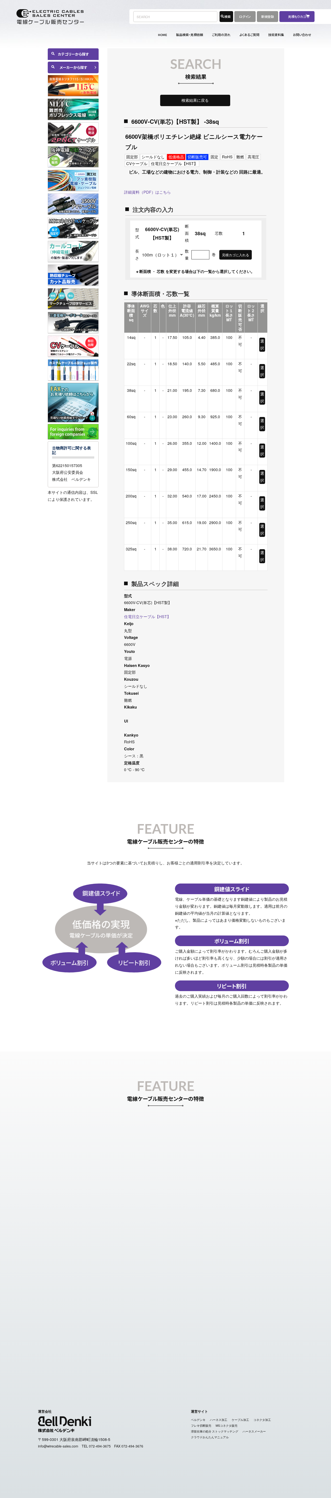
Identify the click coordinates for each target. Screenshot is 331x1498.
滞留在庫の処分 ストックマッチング (214, 1431)
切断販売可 (197, 157)
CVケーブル (136, 163)
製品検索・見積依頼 (189, 34)
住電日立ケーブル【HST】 (174, 163)
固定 (214, 157)
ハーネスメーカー (254, 1431)
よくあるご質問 (249, 34)
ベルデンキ (198, 1420)
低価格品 (176, 157)
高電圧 (253, 157)
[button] (73, 510)
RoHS (227, 157)
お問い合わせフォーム (235, 1300)
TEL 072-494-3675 (96, 1446)
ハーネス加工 (218, 1420)
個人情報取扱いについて (188, 1371)
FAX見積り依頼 (218, 1360)
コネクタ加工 (262, 1420)
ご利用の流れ (221, 34)
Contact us (272, 1360)
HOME (162, 34)
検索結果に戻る (195, 100)
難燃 (240, 157)
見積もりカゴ (298, 16)
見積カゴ (193, 1360)
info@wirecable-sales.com (249, 1314)
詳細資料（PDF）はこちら (147, 192)
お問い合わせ (302, 34)
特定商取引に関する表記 (142, 1371)
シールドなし (153, 157)
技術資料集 (276, 34)
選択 (262, 344)
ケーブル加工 (240, 1420)
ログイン (245, 16)
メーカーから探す (73, 67)
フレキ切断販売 (201, 1425)
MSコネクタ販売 (226, 1425)
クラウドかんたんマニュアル (210, 1437)
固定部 (132, 157)
